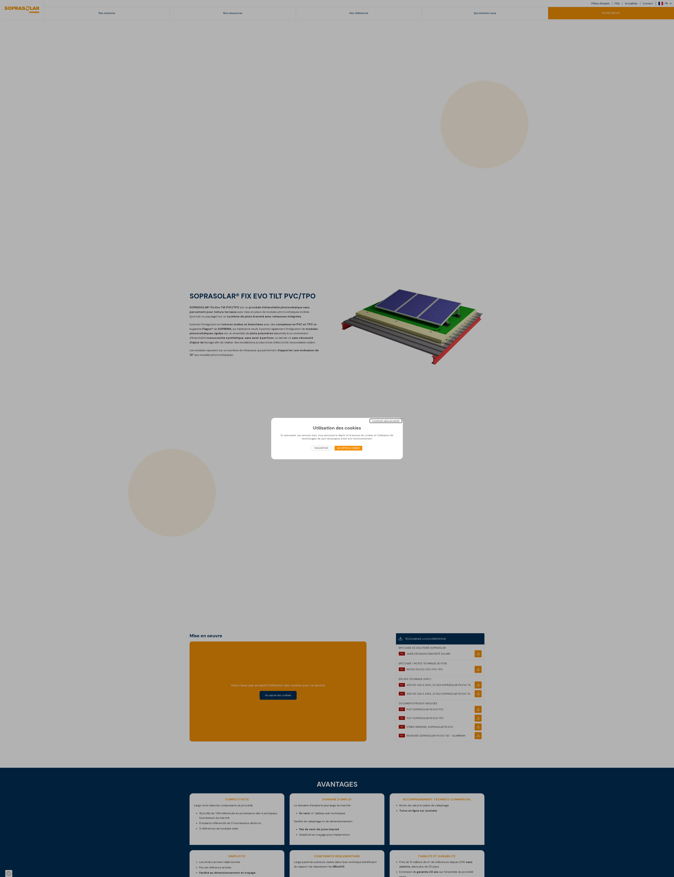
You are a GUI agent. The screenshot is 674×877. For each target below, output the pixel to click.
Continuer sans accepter (386, 420)
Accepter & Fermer (348, 448)
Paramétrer (321, 448)
